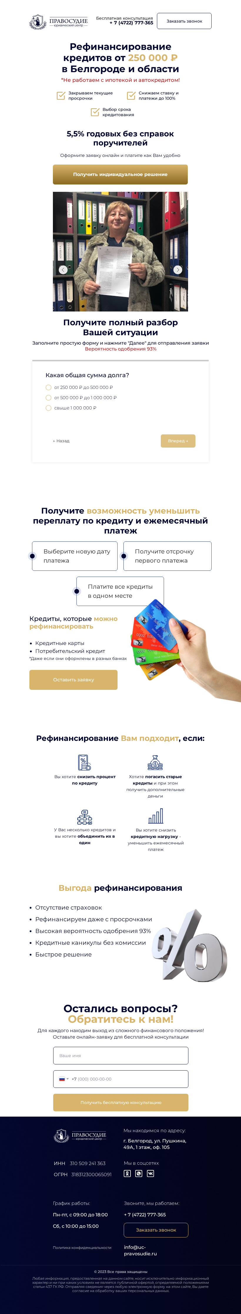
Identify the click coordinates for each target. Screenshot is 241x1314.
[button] (184, 21)
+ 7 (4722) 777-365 (145, 1215)
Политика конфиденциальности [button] (82, 1247)
